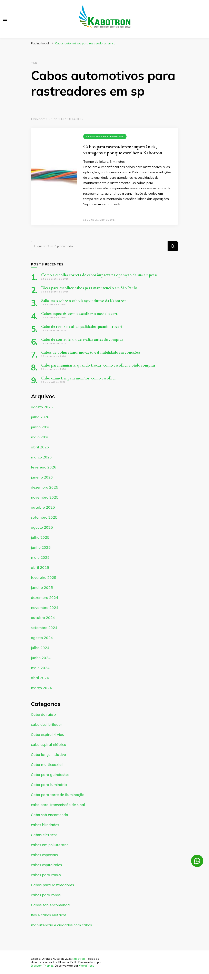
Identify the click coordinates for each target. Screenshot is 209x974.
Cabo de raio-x (43, 714)
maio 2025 (40, 557)
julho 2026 (40, 417)
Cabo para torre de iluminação (57, 794)
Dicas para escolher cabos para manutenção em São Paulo (89, 287)
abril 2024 (40, 677)
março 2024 (41, 687)
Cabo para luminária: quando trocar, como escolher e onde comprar (98, 365)
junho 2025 (41, 547)
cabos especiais (44, 854)
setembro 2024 (44, 627)
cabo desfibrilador (46, 724)
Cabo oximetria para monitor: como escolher (78, 378)
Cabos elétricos (44, 834)
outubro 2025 (43, 507)
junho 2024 (41, 657)
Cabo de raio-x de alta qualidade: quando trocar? (82, 326)
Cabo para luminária (49, 784)
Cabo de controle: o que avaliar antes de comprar (82, 339)
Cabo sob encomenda (49, 814)
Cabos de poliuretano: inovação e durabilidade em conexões (90, 352)
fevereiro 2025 (43, 577)
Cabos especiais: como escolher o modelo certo (80, 313)
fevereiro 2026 (43, 467)
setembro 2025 (44, 517)
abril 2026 (40, 447)
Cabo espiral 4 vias (47, 734)
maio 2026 (40, 437)
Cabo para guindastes (50, 774)
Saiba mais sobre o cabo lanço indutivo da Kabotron (84, 300)
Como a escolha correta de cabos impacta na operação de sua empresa (99, 275)
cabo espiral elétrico (48, 744)
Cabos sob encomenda (50, 905)
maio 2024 (40, 667)
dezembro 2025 (44, 487)
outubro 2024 (43, 617)
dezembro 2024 (44, 597)
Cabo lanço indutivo (48, 754)
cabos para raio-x (46, 874)
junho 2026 (41, 427)
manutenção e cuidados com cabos (61, 925)
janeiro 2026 (42, 477)
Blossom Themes (42, 965)
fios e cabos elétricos (49, 915)
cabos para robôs (46, 895)
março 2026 (41, 457)
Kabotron (78, 958)
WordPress (86, 965)
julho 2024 (40, 647)
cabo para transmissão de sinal (58, 804)
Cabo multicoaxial (47, 764)
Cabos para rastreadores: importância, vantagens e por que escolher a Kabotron (122, 149)
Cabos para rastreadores (104, 136)
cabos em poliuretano (50, 844)
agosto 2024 (42, 637)
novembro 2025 (44, 497)
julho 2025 (40, 537)
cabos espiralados (46, 864)
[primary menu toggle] (5, 19)
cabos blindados (45, 824)
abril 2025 (40, 567)
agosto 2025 (42, 527)
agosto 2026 (42, 407)
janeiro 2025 (42, 587)
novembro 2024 (44, 607)
